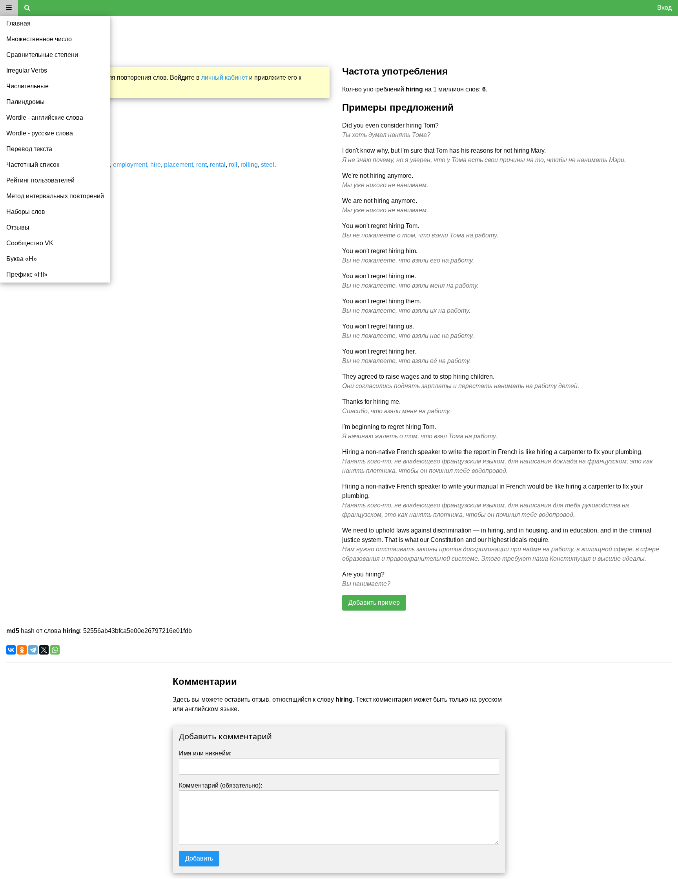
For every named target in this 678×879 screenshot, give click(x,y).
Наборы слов (25, 211)
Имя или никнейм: (205, 753)
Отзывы (17, 227)
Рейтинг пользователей (40, 180)
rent (201, 164)
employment (130, 164)
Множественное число (39, 39)
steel (267, 164)
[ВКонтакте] (11, 650)
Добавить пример (374, 602)
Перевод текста (29, 149)
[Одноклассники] (22, 650)
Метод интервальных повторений (55, 196)
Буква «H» (21, 258)
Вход (664, 7)
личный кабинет (224, 77)
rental (218, 164)
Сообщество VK (29, 243)
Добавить (199, 858)
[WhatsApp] (55, 650)
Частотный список (32, 164)
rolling (249, 164)
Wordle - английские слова (44, 117)
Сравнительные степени (42, 54)
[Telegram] (33, 650)
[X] (44, 650)
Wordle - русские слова (39, 133)
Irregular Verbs (26, 70)
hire (155, 164)
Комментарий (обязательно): (220, 785)
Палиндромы (25, 101)
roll (233, 164)
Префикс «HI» (26, 274)
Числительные (27, 86)
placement (178, 164)
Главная (18, 23)
